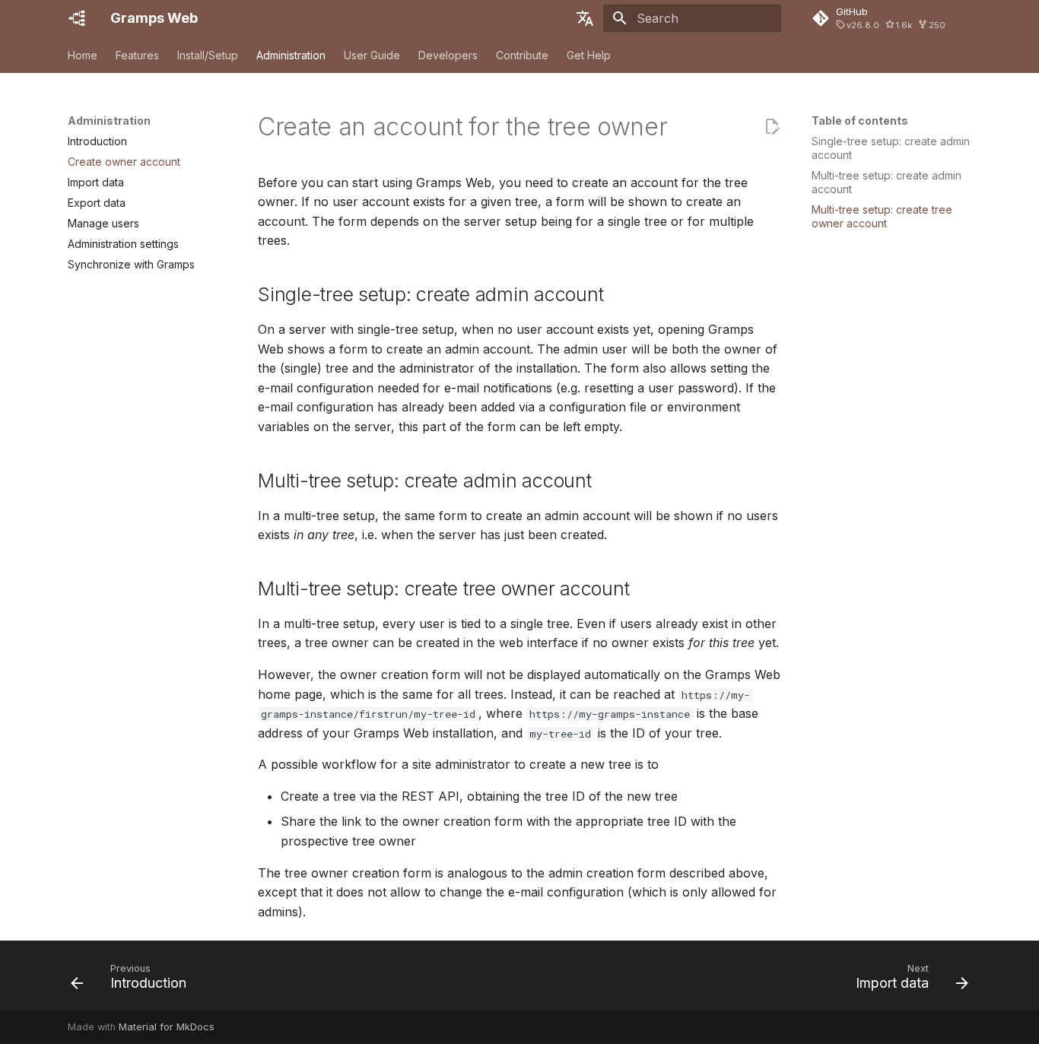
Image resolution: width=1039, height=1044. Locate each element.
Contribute (522, 55)
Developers (448, 55)
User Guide (372, 55)
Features (137, 55)
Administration (291, 55)
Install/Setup (207, 55)
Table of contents (860, 120)
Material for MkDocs (166, 1027)
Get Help (589, 55)
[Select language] (585, 18)
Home (82, 55)
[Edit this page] (772, 127)
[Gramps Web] (77, 18)
